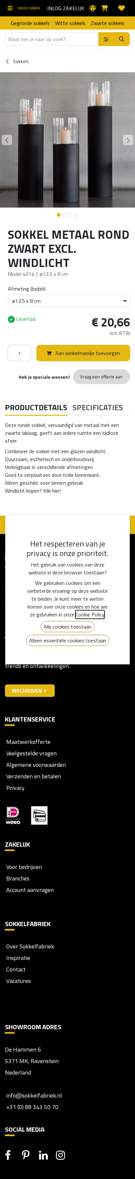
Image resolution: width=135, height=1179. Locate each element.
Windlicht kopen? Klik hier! (33, 491)
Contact (15, 969)
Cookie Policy (90, 614)
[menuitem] (30, 23)
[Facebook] (13, 1155)
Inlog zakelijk (65, 8)
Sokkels (20, 61)
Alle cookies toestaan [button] (67, 627)
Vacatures (18, 980)
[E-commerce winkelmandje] (107, 8)
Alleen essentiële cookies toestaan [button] (67, 640)
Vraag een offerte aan (101, 376)
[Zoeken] (122, 39)
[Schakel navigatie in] (11, 8)
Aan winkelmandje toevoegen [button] (87, 353)
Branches (17, 878)
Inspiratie (18, 957)
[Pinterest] (30, 1155)
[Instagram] (64, 1155)
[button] (6, 140)
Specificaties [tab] (97, 407)
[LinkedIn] (47, 1155)
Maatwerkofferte (28, 741)
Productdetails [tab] (36, 407)
